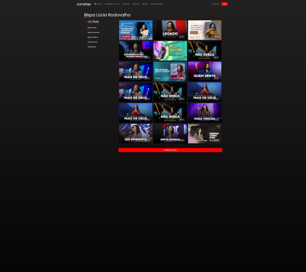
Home (99, 4)
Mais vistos (92, 27)
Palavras (126, 4)
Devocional (92, 42)
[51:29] (170, 50)
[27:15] (204, 71)
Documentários (156, 4)
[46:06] (170, 92)
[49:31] (170, 71)
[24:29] (135, 71)
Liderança (92, 47)
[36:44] (135, 50)
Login (225, 4)
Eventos (136, 4)
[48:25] (204, 30)
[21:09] (135, 112)
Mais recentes (93, 32)
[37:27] (170, 30)
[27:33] (204, 112)
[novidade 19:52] (135, 30)
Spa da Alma (93, 37)
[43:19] (170, 133)
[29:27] (170, 112)
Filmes (145, 4)
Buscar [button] (216, 4)
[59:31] (204, 133)
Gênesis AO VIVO (113, 4)
